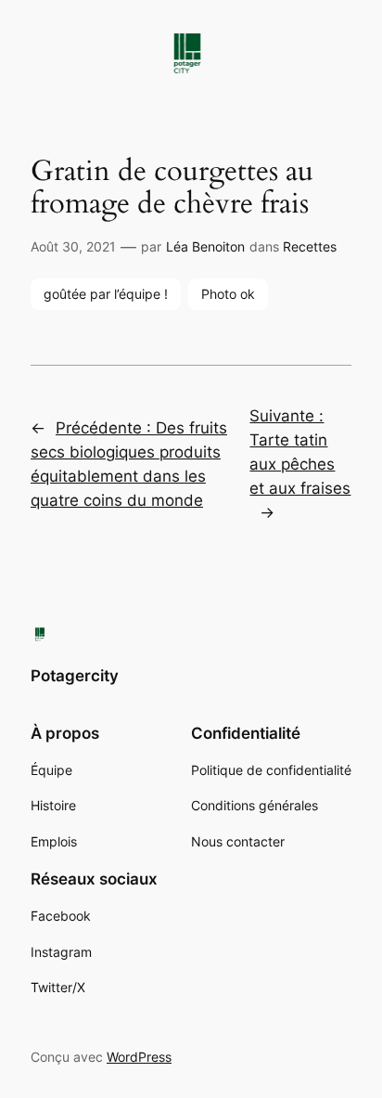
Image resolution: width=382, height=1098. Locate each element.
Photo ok (228, 294)
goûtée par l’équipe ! (106, 294)
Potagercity (75, 675)
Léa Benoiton (205, 246)
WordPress (139, 1057)
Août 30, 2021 (73, 246)
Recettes (310, 246)
